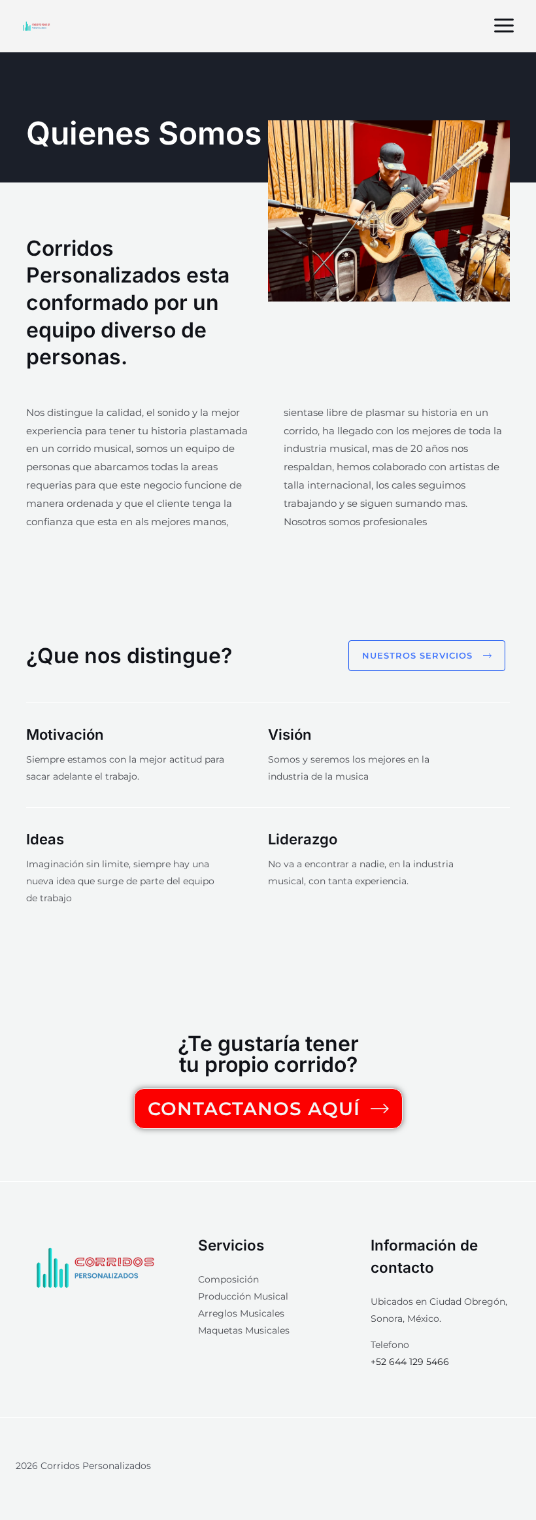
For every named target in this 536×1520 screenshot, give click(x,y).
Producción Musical (243, 1296)
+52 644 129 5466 (410, 1362)
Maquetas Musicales (244, 1330)
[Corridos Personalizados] (36, 25)
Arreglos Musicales (241, 1313)
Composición (228, 1279)
